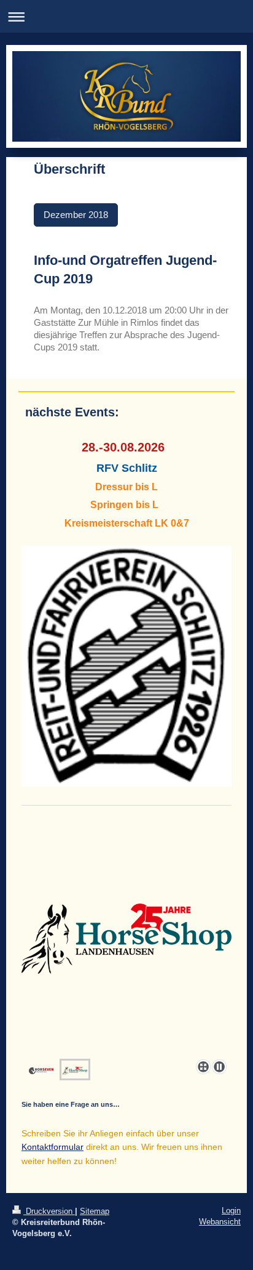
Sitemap (94, 1211)
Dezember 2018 (76, 214)
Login (231, 1210)
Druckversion (49, 1211)
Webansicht (220, 1221)
